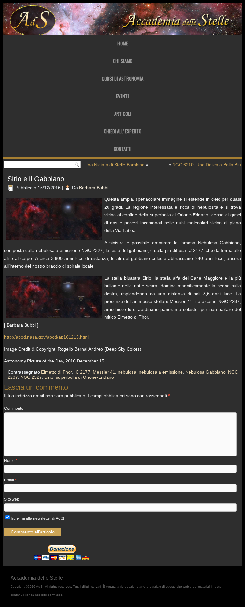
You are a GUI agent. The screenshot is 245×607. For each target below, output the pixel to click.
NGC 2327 (31, 377)
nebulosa (127, 372)
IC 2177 (82, 372)
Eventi (122, 95)
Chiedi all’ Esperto (122, 131)
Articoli (122, 113)
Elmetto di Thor (56, 372)
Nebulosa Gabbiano (205, 372)
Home (122, 43)
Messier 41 (104, 372)
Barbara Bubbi (93, 187)
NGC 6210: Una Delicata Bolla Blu (206, 164)
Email (10, 480)
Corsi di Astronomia (122, 78)
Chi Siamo (122, 60)
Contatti (123, 148)
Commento (13, 408)
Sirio (48, 377)
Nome (10, 460)
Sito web (11, 499)
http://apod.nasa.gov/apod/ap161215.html (46, 336)
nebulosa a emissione (161, 372)
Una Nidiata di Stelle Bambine (115, 164)
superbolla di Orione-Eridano (85, 377)
